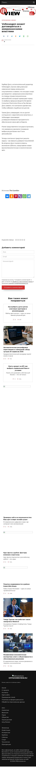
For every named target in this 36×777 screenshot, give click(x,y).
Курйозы (5, 735)
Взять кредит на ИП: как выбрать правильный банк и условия (18, 368)
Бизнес (14, 20)
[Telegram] (29, 196)
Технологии (6, 742)
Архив (4, 688)
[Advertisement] (18, 65)
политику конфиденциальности (18, 283)
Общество (5, 717)
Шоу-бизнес (6, 722)
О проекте (5, 690)
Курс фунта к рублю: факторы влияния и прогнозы (15, 554)
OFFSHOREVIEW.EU (18, 678)
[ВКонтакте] (7, 196)
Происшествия (7, 719)
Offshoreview (6, 20)
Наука (4, 715)
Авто (3, 708)
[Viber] (20, 196)
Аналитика (5, 710)
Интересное (6, 732)
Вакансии (5, 712)
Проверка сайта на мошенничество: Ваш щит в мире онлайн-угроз (17, 518)
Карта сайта (6, 695)
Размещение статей (8, 697)
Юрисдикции (6, 744)
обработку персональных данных (22, 281)
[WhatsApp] (24, 196)
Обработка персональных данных (13, 702)
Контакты (5, 692)
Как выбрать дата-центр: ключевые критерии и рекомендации (18, 309)
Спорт (4, 739)
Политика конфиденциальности (12, 699)
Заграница (5, 728)
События (5, 737)
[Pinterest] (16, 196)
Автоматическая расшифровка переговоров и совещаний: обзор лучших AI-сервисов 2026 (16, 349)
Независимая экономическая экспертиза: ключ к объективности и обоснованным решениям (18, 657)
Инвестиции (6, 730)
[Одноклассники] (12, 196)
